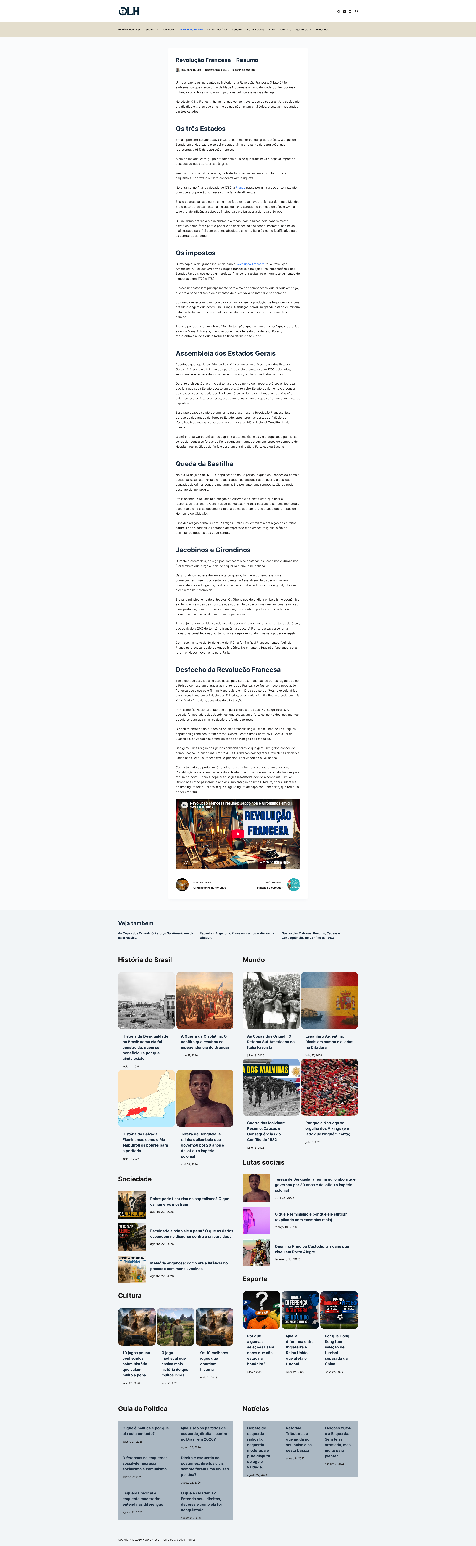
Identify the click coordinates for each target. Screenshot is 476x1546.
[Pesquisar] (356, 11)
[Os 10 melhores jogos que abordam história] (214, 1327)
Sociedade (152, 29)
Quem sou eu (304, 29)
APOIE (272, 29)
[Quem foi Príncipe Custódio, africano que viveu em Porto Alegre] (256, 1252)
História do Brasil (129, 29)
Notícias (256, 1408)
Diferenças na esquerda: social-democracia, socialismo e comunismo (145, 1463)
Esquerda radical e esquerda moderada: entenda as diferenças (143, 1499)
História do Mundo (191, 29)
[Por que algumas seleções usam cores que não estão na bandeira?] (261, 1310)
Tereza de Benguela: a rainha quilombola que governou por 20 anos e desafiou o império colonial (202, 1145)
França (240, 187)
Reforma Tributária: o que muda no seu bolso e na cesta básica (299, 1439)
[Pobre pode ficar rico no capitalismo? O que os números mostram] (132, 1205)
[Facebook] (338, 11)
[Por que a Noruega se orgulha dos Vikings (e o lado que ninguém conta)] (329, 1087)
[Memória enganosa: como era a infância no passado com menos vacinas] (132, 1269)
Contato (285, 29)
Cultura (168, 29)
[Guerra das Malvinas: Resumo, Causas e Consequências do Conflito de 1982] (271, 1087)
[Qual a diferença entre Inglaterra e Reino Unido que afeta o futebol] (300, 1310)
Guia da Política (217, 29)
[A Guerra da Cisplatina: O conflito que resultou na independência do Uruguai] (204, 1000)
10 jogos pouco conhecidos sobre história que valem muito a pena (136, 1364)
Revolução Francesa (250, 264)
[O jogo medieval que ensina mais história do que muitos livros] (175, 1327)
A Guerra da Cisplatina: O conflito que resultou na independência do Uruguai (205, 1042)
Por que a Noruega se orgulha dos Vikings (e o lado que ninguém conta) (327, 1128)
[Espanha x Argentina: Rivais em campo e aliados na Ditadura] (329, 1000)
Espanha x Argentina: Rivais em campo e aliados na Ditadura (329, 1042)
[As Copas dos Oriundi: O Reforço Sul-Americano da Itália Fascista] (271, 1000)
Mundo (254, 960)
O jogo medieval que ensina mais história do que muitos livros (174, 1364)
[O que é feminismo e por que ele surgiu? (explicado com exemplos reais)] (256, 1220)
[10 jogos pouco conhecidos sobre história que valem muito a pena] (137, 1327)
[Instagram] (350, 11)
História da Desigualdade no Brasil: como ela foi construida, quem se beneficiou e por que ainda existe (145, 1047)
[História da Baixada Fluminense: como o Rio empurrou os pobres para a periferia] (146, 1098)
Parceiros (322, 29)
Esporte (237, 29)
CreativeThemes (185, 1539)
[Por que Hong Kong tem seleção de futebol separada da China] (339, 1310)
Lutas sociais (255, 29)
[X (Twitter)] (344, 11)
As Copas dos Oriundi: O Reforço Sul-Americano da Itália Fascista (271, 1042)
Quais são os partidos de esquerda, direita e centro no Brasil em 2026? (204, 1433)
